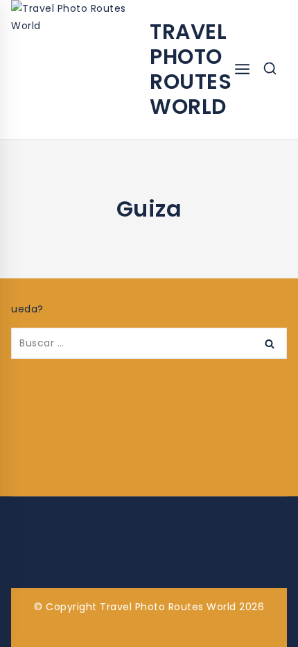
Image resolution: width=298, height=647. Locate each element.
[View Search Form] (270, 69)
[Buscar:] (149, 343)
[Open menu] (242, 70)
